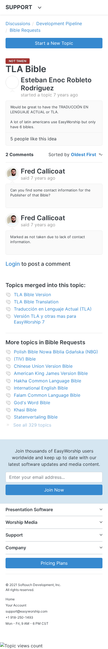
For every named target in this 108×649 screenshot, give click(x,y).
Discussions (18, 23)
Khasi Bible (25, 409)
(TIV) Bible (25, 359)
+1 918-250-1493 (19, 617)
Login (13, 264)
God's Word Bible (32, 402)
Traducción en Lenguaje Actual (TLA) (53, 309)
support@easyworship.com (26, 611)
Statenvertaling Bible (36, 417)
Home (10, 599)
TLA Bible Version (32, 294)
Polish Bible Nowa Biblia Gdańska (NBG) (56, 351)
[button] (54, 509)
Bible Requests (25, 30)
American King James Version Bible (51, 373)
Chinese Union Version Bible (43, 366)
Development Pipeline (59, 23)
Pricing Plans (54, 563)
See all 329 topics (32, 425)
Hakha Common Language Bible (47, 380)
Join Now (54, 490)
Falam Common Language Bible (47, 395)
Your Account (16, 605)
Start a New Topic (54, 43)
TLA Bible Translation (36, 301)
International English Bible (41, 388)
